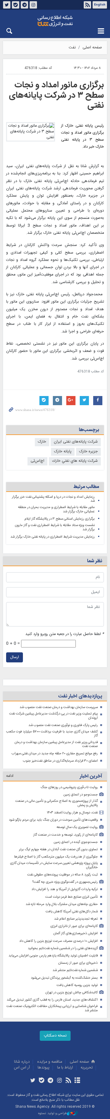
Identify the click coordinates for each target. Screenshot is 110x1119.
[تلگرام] (50, 1081)
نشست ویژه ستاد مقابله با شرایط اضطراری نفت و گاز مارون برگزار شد (55, 527)
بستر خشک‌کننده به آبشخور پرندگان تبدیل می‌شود (64, 978)
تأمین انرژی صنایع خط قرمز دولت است (71, 897)
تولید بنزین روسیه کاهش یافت (77, 985)
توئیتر (6, 5)
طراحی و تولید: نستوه (52, 1113)
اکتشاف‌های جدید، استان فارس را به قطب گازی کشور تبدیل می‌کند (52, 1000)
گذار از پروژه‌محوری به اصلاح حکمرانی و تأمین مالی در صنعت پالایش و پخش (56, 803)
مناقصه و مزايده (49, 1062)
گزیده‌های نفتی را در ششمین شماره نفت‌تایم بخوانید (63, 948)
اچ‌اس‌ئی (37, 461)
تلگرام (24, 5)
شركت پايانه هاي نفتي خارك (75, 461)
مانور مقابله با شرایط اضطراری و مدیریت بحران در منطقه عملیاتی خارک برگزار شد (56, 509)
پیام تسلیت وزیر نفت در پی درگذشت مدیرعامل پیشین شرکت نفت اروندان (53, 716)
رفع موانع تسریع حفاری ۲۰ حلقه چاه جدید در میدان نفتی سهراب (55, 754)
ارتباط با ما (65, 1068)
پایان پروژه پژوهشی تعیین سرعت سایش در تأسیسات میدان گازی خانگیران (54, 865)
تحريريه (87, 1068)
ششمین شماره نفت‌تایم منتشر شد (75, 970)
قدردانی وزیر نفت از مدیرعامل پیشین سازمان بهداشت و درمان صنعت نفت (56, 744)
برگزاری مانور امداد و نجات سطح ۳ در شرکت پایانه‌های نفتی (56, 95)
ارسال (14, 657)
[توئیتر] (32, 1081)
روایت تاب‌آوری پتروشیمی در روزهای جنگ (69, 787)
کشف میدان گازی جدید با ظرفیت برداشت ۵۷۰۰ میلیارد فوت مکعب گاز (52, 734)
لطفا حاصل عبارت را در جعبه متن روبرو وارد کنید (64, 634)
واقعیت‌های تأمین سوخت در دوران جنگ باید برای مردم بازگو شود (53, 820)
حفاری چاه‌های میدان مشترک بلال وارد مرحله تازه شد (62, 904)
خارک (42, 442)
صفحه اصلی (92, 47)
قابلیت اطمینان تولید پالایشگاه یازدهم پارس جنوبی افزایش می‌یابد (53, 956)
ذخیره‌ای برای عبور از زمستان (78, 963)
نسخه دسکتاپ (55, 1036)
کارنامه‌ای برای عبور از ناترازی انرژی (74, 926)
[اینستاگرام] (59, 1081)
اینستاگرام (33, 5)
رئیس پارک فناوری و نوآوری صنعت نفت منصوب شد (63, 725)
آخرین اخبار (91, 776)
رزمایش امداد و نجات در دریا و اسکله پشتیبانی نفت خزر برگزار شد (53, 499)
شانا (55, 21)
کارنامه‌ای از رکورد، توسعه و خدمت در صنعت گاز (65, 835)
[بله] (42, 1081)
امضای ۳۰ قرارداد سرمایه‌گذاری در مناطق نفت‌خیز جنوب (60, 761)
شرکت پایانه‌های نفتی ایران (76, 442)
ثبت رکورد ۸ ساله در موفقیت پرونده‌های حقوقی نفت (62, 875)
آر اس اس (22, 1068)
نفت (72, 47)
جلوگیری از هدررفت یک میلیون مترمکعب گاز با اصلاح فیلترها (56, 857)
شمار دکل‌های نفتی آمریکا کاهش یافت (72, 912)
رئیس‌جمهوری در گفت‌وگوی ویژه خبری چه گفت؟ (65, 882)
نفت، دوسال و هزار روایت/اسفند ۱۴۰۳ (72, 813)
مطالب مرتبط (86, 487)
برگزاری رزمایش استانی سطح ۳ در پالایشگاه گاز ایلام (59, 519)
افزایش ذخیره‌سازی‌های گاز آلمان (75, 933)
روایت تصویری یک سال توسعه (77, 827)
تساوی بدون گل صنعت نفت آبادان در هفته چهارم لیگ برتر (58, 849)
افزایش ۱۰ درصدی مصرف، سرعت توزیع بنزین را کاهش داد (58, 941)
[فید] (68, 1081)
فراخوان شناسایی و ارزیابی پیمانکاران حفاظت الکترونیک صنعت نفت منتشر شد (52, 1008)
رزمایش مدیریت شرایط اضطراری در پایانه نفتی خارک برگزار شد (52, 537)
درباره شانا (22, 1062)
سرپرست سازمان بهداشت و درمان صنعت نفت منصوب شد (59, 707)
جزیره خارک (88, 451)
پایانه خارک (63, 451)
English (99, 4)
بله (15, 5)
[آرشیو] (77, 1081)
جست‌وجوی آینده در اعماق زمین (76, 842)
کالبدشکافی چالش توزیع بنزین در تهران (72, 992)
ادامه (9, 776)
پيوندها (44, 1068)
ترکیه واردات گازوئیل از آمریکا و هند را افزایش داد (64, 889)
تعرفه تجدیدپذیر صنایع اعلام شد (76, 919)
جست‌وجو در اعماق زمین (81, 795)
